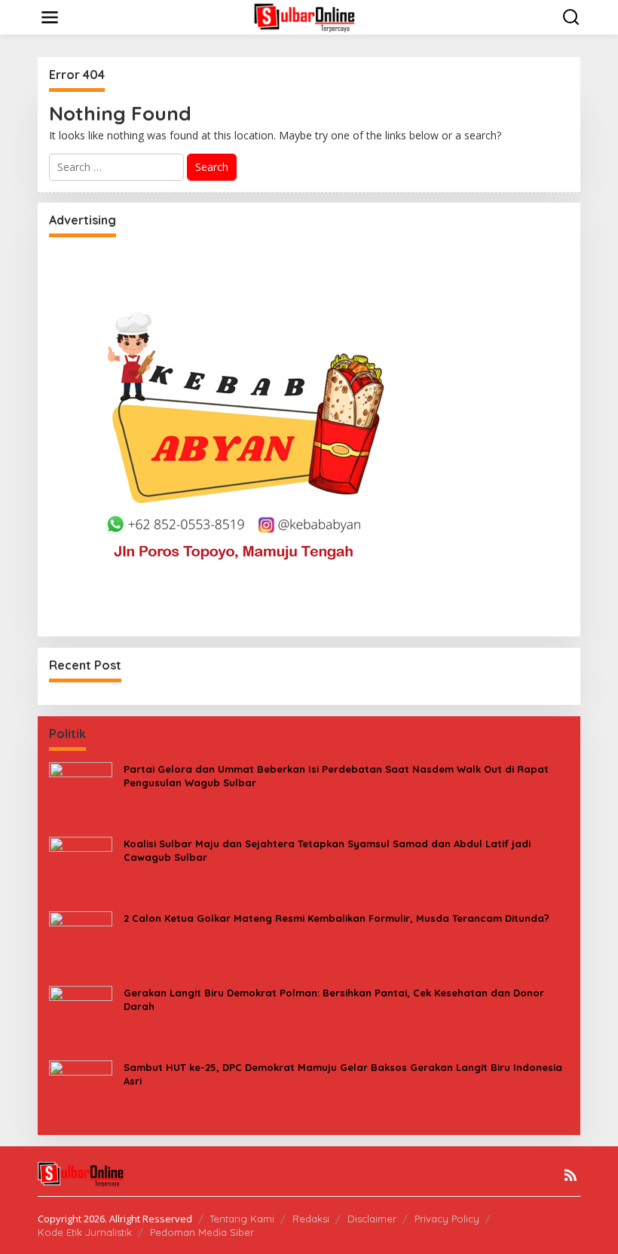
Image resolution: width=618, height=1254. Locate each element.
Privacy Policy (447, 1219)
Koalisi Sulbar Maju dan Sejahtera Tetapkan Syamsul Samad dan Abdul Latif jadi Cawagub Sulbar (327, 850)
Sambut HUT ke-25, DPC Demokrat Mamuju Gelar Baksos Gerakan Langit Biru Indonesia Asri (343, 1074)
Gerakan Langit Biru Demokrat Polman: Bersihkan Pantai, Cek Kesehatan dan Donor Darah (334, 999)
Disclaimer (371, 1219)
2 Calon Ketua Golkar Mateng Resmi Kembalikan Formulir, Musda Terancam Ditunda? (336, 918)
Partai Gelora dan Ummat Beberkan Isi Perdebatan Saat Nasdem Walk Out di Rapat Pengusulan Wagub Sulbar (336, 776)
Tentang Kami (242, 1219)
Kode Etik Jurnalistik (85, 1232)
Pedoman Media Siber (202, 1232)
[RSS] (570, 1175)
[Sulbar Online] (312, 16)
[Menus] (50, 17)
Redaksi (310, 1219)
